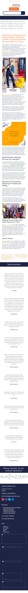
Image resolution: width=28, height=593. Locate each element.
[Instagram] (3, 499)
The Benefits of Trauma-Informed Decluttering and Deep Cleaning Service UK (20, 256)
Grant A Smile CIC (7, 94)
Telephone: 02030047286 (8, 493)
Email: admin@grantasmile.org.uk (11, 496)
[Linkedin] (12, 499)
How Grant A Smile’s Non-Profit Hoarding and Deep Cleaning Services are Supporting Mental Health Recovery (7, 256)
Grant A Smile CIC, (6, 51)
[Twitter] (9, 499)
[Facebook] (6, 499)
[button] (14, 18)
